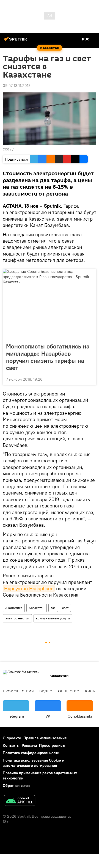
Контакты (11, 745)
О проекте (12, 737)
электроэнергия (17, 618)
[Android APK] (19, 801)
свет (65, 608)
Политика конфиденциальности (31, 752)
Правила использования (45, 737)
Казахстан (36, 608)
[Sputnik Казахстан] (16, 41)
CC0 (6, 149)
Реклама (29, 745)
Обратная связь (16, 785)
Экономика (13, 608)
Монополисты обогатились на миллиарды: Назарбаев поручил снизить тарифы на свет (47, 357)
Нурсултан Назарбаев (28, 588)
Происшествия (18, 690)
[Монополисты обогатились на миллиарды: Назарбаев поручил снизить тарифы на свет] (49, 304)
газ (53, 608)
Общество (68, 690)
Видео (46, 690)
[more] (89, 378)
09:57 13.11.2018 (17, 85)
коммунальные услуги (53, 618)
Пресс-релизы (52, 745)
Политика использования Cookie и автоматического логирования (33, 763)
